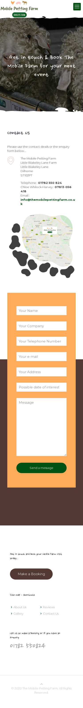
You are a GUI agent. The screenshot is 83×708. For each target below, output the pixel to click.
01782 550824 (28, 646)
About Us (20, 607)
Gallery (18, 613)
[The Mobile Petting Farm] (19, 6)
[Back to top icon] (41, 684)
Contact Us (51, 613)
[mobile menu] (77, 6)
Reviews (49, 607)
